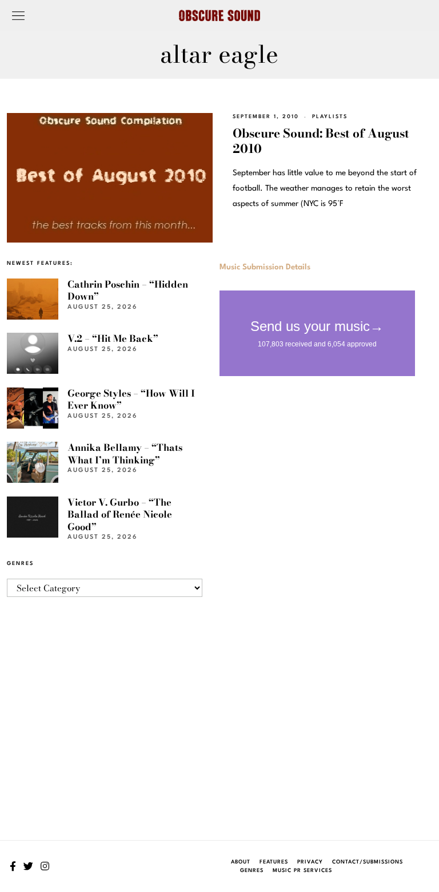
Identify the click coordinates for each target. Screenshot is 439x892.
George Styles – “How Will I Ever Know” (131, 399)
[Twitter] (28, 866)
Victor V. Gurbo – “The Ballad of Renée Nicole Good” (119, 514)
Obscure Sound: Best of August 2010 (321, 141)
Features (274, 862)
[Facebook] (13, 866)
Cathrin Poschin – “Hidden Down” (127, 290)
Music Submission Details (265, 267)
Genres (252, 870)
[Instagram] (45, 866)
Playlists (330, 116)
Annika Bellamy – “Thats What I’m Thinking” (124, 453)
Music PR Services (302, 870)
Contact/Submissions (367, 862)
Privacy (310, 862)
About (240, 862)
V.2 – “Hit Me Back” (112, 338)
